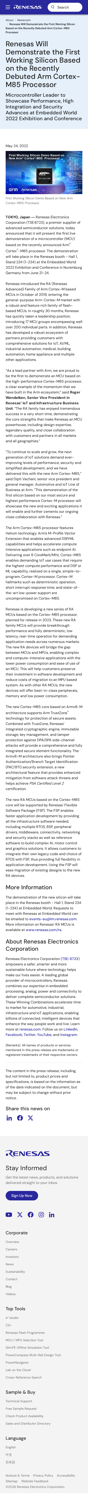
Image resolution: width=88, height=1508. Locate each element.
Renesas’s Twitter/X (20, 1215)
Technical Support (19, 1401)
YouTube (44, 1034)
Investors (12, 1257)
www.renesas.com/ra (43, 929)
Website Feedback (35, 1481)
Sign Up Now (21, 1195)
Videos (11, 1294)
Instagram (68, 1034)
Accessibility (66, 1475)
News (10, 1264)
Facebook (14, 1034)
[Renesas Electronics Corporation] (28, 7)
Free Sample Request (21, 1409)
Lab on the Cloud (18, 1370)
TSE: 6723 (70, 958)
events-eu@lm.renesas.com (53, 919)
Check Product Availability (25, 1416)
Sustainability (15, 1272)
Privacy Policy (43, 1475)
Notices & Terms (18, 1475)
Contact (11, 1279)
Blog (9, 1287)
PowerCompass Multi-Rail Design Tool (33, 1355)
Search (65, 7)
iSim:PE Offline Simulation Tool (27, 1348)
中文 (9, 1455)
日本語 (10, 1462)
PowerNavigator (17, 1362)
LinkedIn (70, 1029)
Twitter (29, 1034)
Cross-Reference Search (24, 1377)
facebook (19, 1118)
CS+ (9, 1325)
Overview (12, 1242)
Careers (11, 1249)
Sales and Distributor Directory (28, 1423)
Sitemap (12, 1481)
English (11, 1447)
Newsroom (24, 20)
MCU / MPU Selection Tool (24, 1340)
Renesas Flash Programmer (25, 1333)
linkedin (9, 1118)
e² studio (12, 1318)
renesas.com (30, 1029)
